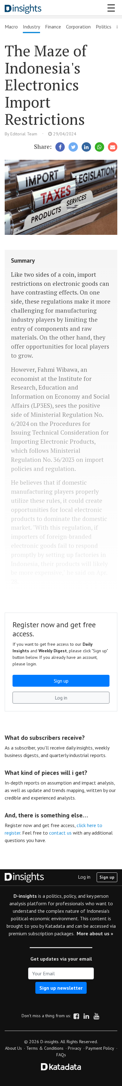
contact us (60, 833)
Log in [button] (61, 698)
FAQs (61, 1055)
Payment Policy (100, 1048)
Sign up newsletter (61, 988)
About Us (13, 1048)
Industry (31, 26)
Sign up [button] (61, 681)
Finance (53, 26)
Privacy (74, 1048)
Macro (11, 26)
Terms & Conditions (45, 1048)
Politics (103, 26)
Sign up (106, 877)
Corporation (78, 26)
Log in (84, 877)
